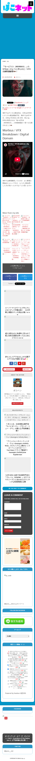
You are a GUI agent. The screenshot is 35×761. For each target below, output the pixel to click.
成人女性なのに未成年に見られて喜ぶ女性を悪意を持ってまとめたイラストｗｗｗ (17, 335)
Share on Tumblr (21, 105)
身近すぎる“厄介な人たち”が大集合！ (18, 651)
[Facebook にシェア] (21, 102)
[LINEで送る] (12, 105)
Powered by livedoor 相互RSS (15, 693)
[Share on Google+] (24, 363)
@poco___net (8, 751)
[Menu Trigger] (31, 3)
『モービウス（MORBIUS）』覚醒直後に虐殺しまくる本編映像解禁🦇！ (25, 228)
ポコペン (18, 77)
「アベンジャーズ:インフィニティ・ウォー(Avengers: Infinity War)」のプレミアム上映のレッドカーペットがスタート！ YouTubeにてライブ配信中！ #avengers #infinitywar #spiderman (17, 447)
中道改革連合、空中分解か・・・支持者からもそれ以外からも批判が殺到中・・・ (18, 677)
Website (6, 524)
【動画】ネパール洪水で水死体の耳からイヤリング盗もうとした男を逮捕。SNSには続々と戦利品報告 (17, 673)
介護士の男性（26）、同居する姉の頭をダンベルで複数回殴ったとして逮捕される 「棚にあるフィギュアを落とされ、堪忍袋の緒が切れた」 (17, 655)
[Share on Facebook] (11, 363)
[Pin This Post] (20, 363)
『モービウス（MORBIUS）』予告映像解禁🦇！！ (7, 251)
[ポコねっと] (17, 6)
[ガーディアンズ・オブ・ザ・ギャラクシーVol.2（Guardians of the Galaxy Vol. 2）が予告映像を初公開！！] (17, 723)
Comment (7, 502)
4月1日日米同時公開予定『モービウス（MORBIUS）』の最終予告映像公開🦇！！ (16, 229)
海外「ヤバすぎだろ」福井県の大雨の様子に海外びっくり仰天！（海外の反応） (18, 665)
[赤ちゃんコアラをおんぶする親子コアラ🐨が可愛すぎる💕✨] (17, 352)
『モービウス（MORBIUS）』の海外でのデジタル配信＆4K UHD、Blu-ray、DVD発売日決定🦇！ (7, 230)
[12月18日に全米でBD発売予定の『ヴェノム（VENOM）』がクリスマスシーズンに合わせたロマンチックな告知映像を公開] (17, 471)
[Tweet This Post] (16, 363)
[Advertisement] (17, 37)
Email (6, 518)
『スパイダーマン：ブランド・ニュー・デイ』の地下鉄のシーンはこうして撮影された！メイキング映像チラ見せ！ (25, 255)
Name (5, 513)
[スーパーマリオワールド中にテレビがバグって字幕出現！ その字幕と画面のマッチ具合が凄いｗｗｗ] (17, 304)
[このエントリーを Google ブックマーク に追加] (17, 108)
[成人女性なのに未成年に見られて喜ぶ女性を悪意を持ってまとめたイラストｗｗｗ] (17, 329)
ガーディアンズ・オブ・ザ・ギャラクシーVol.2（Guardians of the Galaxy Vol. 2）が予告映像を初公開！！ (17, 738)
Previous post (10, 369)
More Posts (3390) (17, 403)
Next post (26, 369)
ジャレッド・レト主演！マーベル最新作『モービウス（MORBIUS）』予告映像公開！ (16, 254)
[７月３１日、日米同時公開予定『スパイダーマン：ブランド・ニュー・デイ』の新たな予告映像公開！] (17, 420)
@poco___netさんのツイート (14, 604)
